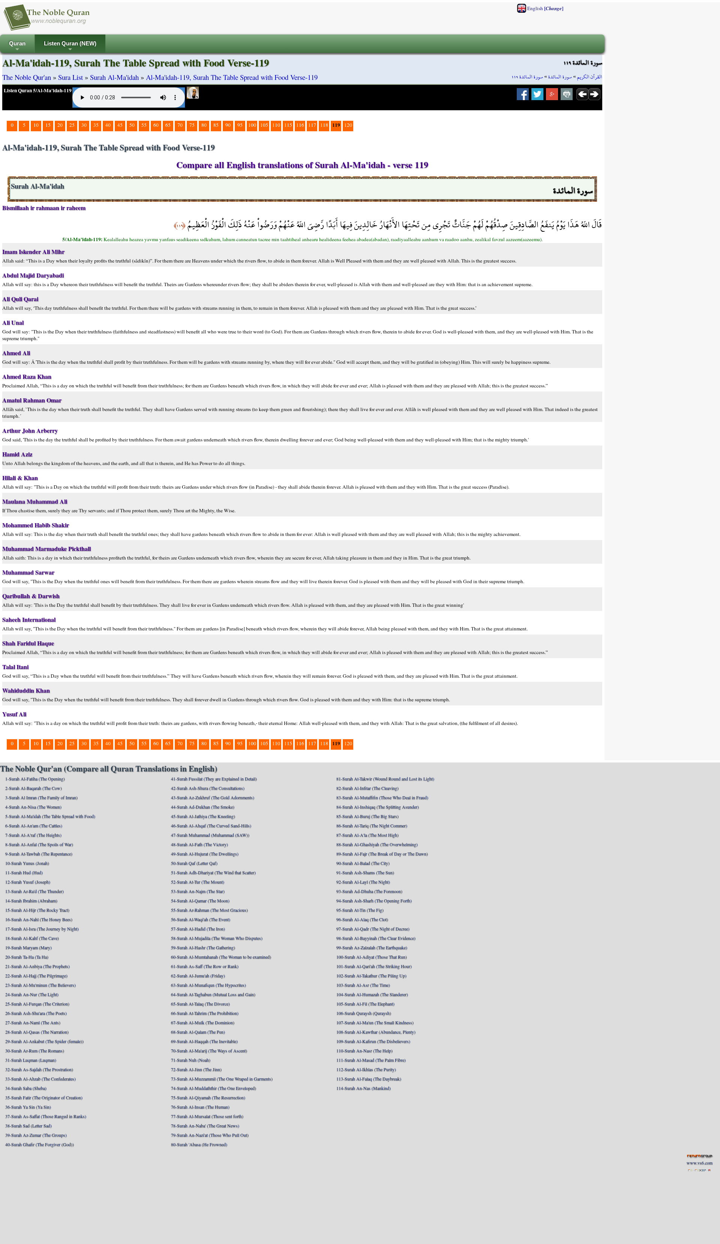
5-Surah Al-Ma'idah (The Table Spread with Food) (50, 816)
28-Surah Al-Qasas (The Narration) (37, 1032)
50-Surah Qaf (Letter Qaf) (194, 863)
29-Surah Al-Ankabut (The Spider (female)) (44, 1041)
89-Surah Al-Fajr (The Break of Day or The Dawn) (382, 854)
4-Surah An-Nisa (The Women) (33, 807)
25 (72, 125)
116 (300, 125)
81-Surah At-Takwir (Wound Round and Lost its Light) (385, 779)
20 (60, 125)
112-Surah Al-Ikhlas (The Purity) (366, 1069)
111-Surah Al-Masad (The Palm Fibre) (371, 1060)
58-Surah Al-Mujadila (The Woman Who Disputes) (216, 938)
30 (84, 125)
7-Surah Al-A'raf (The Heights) (33, 835)
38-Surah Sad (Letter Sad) (28, 1125)
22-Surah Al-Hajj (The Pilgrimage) (36, 975)
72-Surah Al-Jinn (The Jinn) (196, 1069)
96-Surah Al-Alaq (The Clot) (362, 919)
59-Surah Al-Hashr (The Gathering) (203, 947)
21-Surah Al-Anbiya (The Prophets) (37, 966)
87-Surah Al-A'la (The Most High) (367, 835)
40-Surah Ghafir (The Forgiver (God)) (39, 1144)
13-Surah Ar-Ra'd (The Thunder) (34, 891)
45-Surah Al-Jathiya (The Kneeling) (203, 816)
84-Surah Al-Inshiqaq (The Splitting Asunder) (377, 807)
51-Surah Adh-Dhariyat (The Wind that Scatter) (213, 872)
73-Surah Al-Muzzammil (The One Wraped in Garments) (222, 1079)
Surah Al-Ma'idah (114, 77)
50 (132, 125)
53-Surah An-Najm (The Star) (198, 891)
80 (204, 125)
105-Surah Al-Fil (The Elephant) (365, 1004)
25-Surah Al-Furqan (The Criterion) (37, 1004)
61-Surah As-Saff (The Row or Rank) (204, 966)
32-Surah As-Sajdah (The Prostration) (39, 1069)
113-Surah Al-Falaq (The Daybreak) (368, 1079)
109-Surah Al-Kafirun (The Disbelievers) (373, 1041)
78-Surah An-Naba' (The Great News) (205, 1125)
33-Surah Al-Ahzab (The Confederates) (40, 1079)
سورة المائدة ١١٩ (527, 77)
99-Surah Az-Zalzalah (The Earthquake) (371, 947)
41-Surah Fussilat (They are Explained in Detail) (214, 779)
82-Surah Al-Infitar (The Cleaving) (367, 788)
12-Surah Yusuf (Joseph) (27, 882)
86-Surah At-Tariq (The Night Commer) (371, 825)
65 (168, 125)
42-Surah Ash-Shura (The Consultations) (207, 788)
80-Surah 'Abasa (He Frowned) (199, 1144)
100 (252, 125)
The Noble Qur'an (26, 77)
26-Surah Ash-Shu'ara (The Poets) (36, 1013)
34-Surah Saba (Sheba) (25, 1088)
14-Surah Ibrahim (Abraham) (31, 900)
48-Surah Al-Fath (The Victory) (199, 844)
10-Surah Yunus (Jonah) (27, 863)
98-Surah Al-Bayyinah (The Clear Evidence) (376, 938)
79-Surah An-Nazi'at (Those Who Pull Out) (210, 1135)
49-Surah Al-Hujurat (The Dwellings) (204, 854)
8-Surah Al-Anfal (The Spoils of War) (39, 844)
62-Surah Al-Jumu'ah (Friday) (198, 975)
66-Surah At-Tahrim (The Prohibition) (204, 1013)
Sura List (70, 77)
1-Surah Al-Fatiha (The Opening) (35, 779)
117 (312, 125)
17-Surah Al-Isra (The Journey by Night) (42, 929)
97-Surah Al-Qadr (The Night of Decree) (373, 929)
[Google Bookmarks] (552, 96)
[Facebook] (523, 96)
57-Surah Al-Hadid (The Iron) (198, 929)
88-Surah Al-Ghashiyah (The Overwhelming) (377, 844)
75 (192, 125)
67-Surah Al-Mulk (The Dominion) (202, 1022)
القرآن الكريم (589, 77)
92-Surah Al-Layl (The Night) (363, 882)
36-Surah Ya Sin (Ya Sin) (28, 1107)
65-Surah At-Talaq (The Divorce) (200, 1004)
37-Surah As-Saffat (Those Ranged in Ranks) (45, 1116)
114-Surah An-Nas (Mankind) (363, 1088)
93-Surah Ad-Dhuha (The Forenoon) (369, 891)
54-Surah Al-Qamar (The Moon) (200, 900)
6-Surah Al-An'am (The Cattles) (33, 825)
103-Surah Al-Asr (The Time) (363, 985)
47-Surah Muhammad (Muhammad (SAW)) (210, 835)
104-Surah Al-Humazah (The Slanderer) (372, 994)
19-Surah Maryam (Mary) (28, 947)
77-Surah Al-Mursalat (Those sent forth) (207, 1116)
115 (288, 125)
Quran (17, 47)
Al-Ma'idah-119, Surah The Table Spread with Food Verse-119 (232, 77)
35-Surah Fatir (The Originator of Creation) (43, 1097)
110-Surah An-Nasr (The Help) (364, 1050)
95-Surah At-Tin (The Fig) (360, 910)
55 (144, 125)
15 (48, 125)
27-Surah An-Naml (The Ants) (32, 1022)
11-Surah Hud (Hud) (24, 872)
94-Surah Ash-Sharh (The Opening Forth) (374, 900)
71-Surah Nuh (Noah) (190, 1060)
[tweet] (537, 96)
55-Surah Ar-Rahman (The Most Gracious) (209, 910)
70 (180, 125)
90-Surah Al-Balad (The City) (363, 863)
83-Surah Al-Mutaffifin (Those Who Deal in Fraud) (382, 797)
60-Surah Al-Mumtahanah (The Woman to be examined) (221, 957)
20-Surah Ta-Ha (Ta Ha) (26, 957)
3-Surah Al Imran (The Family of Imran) (41, 797)
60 (156, 125)
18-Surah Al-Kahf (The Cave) (32, 938)
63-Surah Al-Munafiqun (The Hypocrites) (208, 985)
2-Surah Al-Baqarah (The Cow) (33, 788)
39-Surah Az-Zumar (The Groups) (36, 1135)
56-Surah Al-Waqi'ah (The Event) (200, 919)
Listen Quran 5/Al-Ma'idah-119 (38, 90)
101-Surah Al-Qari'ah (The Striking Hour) (374, 966)
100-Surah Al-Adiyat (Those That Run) (371, 957)
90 (228, 125)
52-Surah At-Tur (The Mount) (197, 882)
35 (96, 125)
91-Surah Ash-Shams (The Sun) (365, 872)
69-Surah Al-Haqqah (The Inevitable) (204, 1041)
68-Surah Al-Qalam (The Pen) (198, 1032)
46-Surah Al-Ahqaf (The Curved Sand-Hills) (211, 825)
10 (36, 125)
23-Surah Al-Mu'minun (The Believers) (40, 985)
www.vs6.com (699, 1163)
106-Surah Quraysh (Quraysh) (363, 1013)
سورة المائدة (560, 77)
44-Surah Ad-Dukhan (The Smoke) (202, 807)
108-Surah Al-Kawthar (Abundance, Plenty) (376, 1032)
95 (240, 125)
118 (324, 125)
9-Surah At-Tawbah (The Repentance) (38, 854)
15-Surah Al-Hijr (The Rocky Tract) (37, 910)
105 (264, 125)
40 (108, 125)
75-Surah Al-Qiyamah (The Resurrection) (208, 1097)
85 (216, 125)
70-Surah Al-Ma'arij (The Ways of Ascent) (209, 1050)
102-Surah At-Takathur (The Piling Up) (371, 975)
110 (276, 125)
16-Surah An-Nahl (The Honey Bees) (38, 919)
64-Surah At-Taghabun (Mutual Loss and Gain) (213, 994)
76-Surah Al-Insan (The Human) (200, 1107)
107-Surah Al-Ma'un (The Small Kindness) (375, 1022)
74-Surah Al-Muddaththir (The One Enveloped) (213, 1088)
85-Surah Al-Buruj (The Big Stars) (367, 816)
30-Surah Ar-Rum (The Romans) (34, 1050)
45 (120, 125)
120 (348, 125)
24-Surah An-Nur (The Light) (31, 994)
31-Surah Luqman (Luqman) (30, 1060)
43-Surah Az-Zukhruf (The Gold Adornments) (212, 797)
